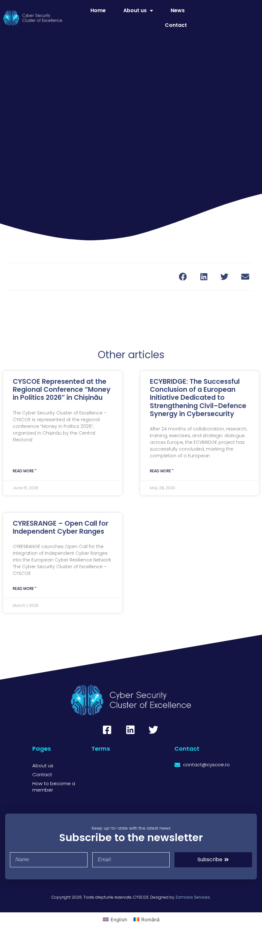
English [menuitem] (119, 920)
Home (98, 10)
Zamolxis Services (192, 897)
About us (135, 10)
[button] (183, 276)
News (178, 10)
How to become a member (53, 786)
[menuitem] (115, 919)
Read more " (24, 471)
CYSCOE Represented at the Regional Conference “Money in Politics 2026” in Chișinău (62, 389)
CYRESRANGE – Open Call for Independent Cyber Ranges (60, 527)
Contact (176, 25)
